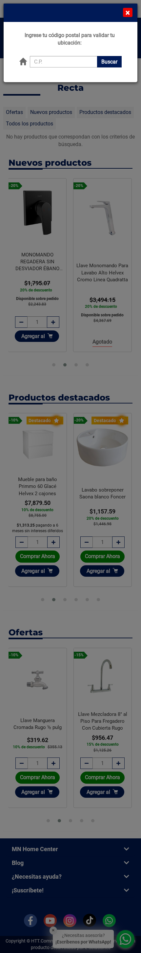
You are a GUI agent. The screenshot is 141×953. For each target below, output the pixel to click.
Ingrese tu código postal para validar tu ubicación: (70, 39)
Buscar (109, 62)
